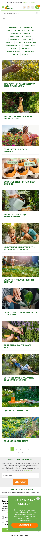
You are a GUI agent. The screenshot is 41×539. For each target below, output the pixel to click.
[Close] (38, 498)
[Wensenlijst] (32, 7)
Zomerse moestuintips (16, 441)
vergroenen (28, 51)
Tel (28, 7)
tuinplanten (29, 45)
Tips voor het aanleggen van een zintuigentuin (19, 85)
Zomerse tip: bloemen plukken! (15, 150)
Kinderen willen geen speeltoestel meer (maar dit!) (19, 248)
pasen (18, 42)
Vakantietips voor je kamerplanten (15, 215)
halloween (16, 34)
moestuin (27, 40)
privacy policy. (29, 470)
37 (23, 452)
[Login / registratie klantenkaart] (24, 7)
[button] (20, 535)
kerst (28, 36)
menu (2, 7)
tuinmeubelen (30, 42)
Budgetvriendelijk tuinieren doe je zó (19, 183)
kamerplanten (16, 36)
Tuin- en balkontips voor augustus (18, 346)
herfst (27, 34)
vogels (25, 54)
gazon (31, 31)
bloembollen (15, 28)
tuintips (14, 48)
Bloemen (28, 28)
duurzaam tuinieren (16, 31)
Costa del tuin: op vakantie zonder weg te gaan (19, 379)
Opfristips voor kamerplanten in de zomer (20, 313)
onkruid (8, 42)
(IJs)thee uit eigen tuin (16, 410)
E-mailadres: (7, 476)
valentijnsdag (13, 51)
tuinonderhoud (13, 45)
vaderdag (26, 48)
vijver (15, 54)
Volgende (37, 449)
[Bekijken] (37, 7)
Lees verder (5, 513)
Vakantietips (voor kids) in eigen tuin (20, 281)
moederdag (15, 40)
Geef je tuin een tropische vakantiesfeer (18, 117)
